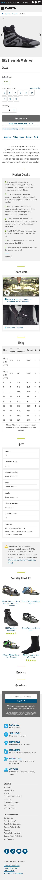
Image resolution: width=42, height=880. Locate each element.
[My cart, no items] (39, 2)
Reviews (29, 137)
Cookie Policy (9, 870)
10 (32, 93)
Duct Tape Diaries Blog (13, 796)
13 (16, 99)
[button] (3, 19)
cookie (26, 715)
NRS (3, 2)
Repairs (7, 830)
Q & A (36, 137)
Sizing (15, 137)
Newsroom (8, 793)
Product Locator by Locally (13, 129)
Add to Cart (20, 118)
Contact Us (8, 818)
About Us (7, 787)
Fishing (16, 2)
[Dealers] (33, 2)
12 (10, 99)
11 (4, 99)
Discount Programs (11, 802)
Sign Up (20, 701)
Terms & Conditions (11, 865)
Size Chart (34, 88)
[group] (21, 37)
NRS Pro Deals (9, 808)
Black (6, 81)
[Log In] (36, 2)
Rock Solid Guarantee (12, 824)
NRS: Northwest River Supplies (10, 8)
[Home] (2, 14)
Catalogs (7, 799)
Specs (21, 137)
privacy (21, 715)
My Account (9, 839)
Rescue (9, 2)
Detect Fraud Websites (13, 836)
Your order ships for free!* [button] (21, 123)
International (9, 805)
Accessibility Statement (13, 873)
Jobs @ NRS (9, 790)
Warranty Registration (12, 833)
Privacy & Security (11, 868)
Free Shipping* (10, 821)
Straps (24, 2)
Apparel (7, 14)
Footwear (15, 14)
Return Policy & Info (12, 827)
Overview (7, 137)
